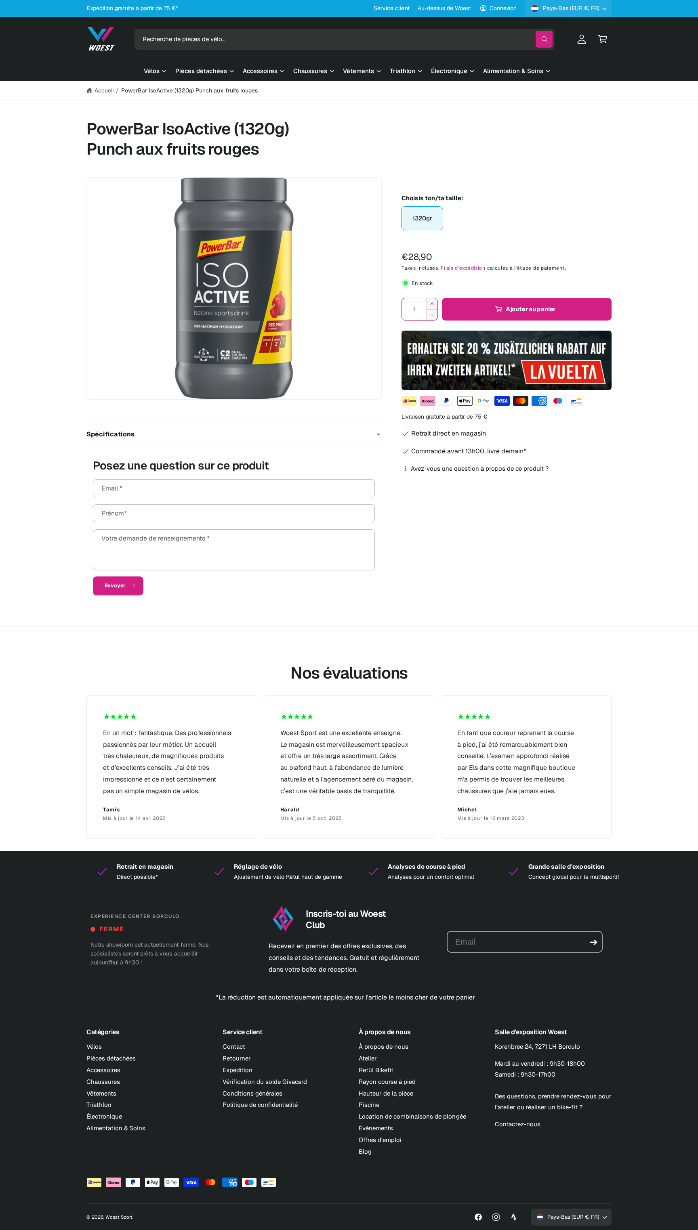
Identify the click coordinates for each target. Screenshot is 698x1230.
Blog (365, 1151)
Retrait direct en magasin (448, 433)
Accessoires (103, 1070)
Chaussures (103, 1081)
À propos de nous (383, 1046)
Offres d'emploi (380, 1140)
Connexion (503, 8)
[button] (602, 39)
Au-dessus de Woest (444, 8)
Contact (234, 1046)
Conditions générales (252, 1093)
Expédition (237, 1070)
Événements (376, 1128)
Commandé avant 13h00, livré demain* (468, 451)
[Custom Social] (514, 1217)
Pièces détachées (111, 1058)
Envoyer (115, 585)
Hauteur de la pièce (386, 1093)
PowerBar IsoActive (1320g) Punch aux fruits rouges (189, 90)
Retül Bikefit (376, 1070)
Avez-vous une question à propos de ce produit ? (480, 468)
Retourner (237, 1058)
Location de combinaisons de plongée (412, 1116)
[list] (349, 767)
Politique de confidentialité (260, 1104)
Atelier (368, 1058)
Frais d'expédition (463, 268)
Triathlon (98, 1104)
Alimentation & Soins (115, 1128)
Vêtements (101, 1093)
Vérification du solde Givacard (265, 1081)
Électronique (104, 1116)
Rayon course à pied (387, 1081)
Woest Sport (118, 1217)
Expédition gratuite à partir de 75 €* (133, 8)
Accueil (104, 90)
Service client (391, 8)
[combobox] (345, 39)
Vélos (94, 1046)
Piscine (369, 1104)
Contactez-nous (517, 1124)
